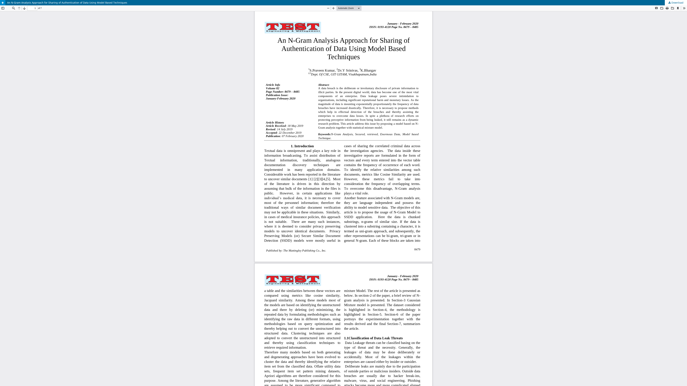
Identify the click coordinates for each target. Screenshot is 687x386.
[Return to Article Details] (2, 2)
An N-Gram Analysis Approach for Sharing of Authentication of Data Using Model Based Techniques (67, 2)
